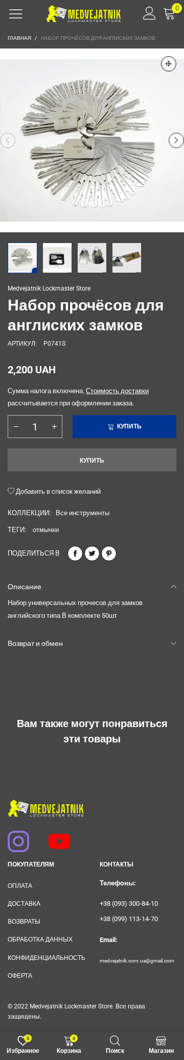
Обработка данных (40, 939)
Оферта (20, 975)
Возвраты (24, 921)
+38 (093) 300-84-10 (129, 903)
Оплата (20, 885)
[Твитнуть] (92, 553)
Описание (24, 587)
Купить (92, 460)
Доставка (24, 903)
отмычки (46, 530)
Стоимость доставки (117, 391)
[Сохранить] (109, 553)
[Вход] (146, 13)
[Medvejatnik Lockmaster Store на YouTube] (55, 836)
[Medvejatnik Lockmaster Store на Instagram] (14, 836)
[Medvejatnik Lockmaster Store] (83, 13)
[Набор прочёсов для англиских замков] (92, 140)
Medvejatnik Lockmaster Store (49, 288)
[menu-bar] (16, 14)
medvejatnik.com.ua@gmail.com (137, 960)
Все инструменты (82, 513)
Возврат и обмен (35, 643)
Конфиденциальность (46, 957)
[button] (7, 140)
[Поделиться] (75, 553)
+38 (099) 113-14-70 (129, 919)
